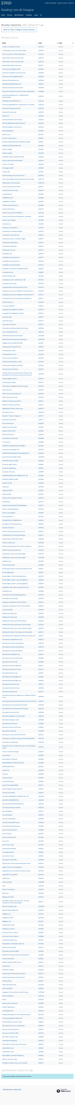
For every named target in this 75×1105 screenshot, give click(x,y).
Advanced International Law (10, 80)
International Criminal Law (10, 662)
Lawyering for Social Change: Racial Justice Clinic (16, 863)
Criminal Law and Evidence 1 (10, 358)
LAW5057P (41, 906)
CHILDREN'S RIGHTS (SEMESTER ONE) (13, 157)
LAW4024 (41, 565)
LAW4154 (41, 47)
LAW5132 (41, 636)
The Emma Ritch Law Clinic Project (12, 1022)
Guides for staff (62, 3)
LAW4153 (41, 1059)
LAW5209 (41, 910)
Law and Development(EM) (10, 785)
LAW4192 (41, 119)
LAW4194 (41, 397)
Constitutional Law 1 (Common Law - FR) (13, 280)
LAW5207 (41, 632)
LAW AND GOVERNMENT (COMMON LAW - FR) (15, 796)
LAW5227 (41, 1018)
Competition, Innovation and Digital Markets (15, 268)
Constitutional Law (7, 272)
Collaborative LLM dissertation (11, 183)
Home (3, 15)
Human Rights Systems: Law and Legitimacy (15, 580)
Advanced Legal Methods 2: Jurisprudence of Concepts (18, 104)
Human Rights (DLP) (8, 572)
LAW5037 (41, 654)
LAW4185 (41, 112)
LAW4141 (41, 295)
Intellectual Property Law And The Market (14, 621)
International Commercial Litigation (12, 651)
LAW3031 (41, 343)
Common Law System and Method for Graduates (16, 216)
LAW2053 (41, 431)
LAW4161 (41, 401)
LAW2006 (41, 723)
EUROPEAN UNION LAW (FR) (10, 479)
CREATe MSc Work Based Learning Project (14, 339)
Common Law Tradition (9, 220)
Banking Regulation (8, 131)
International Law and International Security (15, 708)
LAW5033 (41, 613)
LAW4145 (41, 587)
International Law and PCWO (10, 712)
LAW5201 (41, 1044)
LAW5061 (41, 959)
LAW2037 (41, 446)
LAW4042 (41, 893)
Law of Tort (5, 841)
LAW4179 (41, 576)
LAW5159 (41, 701)
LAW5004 (41, 76)
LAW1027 (41, 833)
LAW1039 (41, 925)
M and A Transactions (8, 889)
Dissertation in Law (7, 412)
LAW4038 (41, 860)
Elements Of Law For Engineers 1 (11, 416)
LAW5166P (41, 339)
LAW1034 (41, 280)
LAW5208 (41, 88)
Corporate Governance (9, 324)
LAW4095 (41, 1037)
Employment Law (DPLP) (9, 420)
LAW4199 (41, 878)
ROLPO (4, 999)
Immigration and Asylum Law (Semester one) (15, 587)
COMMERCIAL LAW (7, 198)
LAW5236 (41, 807)
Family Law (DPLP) (7, 490)
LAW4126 (41, 1011)
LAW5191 (41, 785)
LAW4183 (41, 561)
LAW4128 (41, 651)
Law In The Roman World (9, 830)
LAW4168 (41, 350)
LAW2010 (41, 793)
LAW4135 (41, 1063)
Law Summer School (8, 856)
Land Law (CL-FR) (7, 778)
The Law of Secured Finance (10, 1029)
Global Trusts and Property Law (11, 550)
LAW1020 (41, 742)
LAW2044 (41, 475)
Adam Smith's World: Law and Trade (12, 58)
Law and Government (8, 793)
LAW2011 (41, 966)
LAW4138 (41, 261)
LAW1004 (41, 487)
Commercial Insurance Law (10, 190)
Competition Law (7, 254)
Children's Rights (7, 149)
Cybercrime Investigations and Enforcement (15, 386)
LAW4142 (41, 393)
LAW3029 (41, 453)
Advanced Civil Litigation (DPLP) (11, 69)
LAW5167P (41, 336)
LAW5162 (41, 209)
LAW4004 (41, 205)
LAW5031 (41, 572)
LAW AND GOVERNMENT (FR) (10, 800)
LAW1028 (41, 213)
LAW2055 (41, 778)
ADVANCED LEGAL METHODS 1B (11, 101)
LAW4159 (41, 647)
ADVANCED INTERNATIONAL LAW (11, 84)
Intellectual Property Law (9, 613)
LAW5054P (41, 882)
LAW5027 (41, 531)
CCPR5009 (41, 992)
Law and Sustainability (9, 819)
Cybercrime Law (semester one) (11, 393)
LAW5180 (41, 61)
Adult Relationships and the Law (11, 65)
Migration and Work (8, 897)
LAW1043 (41, 845)
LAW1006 (41, 985)
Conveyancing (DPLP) (8, 306)
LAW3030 (41, 955)
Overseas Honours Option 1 (10, 932)
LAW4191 (41, 65)
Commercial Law (7, 194)
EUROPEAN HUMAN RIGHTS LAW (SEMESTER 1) (15, 453)
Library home (17, 1089)
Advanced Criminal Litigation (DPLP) (12, 76)
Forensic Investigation (8, 513)
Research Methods (7, 996)
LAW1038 (41, 918)
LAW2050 (41, 970)
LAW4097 (41, 513)
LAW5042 (41, 131)
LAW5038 (41, 73)
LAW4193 (41, 386)
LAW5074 (41, 379)
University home (8, 1089)
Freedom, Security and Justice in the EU (13, 531)
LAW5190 (41, 886)
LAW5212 (41, 684)
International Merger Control (10, 720)
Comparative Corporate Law (10, 235)
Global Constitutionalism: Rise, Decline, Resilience (16, 546)
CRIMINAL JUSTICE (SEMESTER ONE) (12, 343)
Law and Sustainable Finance (11, 822)
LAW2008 (41, 759)
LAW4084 (41, 830)
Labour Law (5, 770)
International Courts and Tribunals (12, 658)
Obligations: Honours (8, 929)
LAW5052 (41, 848)
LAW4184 (41, 712)
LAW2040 (41, 198)
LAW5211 (41, 691)
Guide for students (51, 3)
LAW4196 (41, 624)
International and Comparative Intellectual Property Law (18, 636)
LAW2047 (41, 766)
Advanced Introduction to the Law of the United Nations (18, 91)
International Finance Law (9, 673)
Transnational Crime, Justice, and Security (14, 1044)
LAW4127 (41, 669)
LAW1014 (41, 516)
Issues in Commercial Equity (10, 752)
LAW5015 (41, 324)
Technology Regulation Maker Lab (12, 1018)
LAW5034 (41, 621)
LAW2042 (41, 145)
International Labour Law (9, 691)
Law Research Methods (9, 848)
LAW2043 (41, 201)
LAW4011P (41, 412)
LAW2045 (41, 479)
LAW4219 (41, 863)
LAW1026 (41, 365)
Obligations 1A (6, 914)
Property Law (6, 966)
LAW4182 (41, 1055)
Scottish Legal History (8, 1007)
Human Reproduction (8, 565)
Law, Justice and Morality (9, 860)
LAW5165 (41, 595)
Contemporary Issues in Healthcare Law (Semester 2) (18, 295)
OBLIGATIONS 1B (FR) (8, 925)
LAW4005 (41, 224)
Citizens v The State (8, 164)
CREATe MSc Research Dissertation (12, 336)
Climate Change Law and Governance (13, 175)
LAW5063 (41, 988)
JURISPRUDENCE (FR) (8, 766)
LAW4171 (41, 902)
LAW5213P (41, 183)
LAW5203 (41, 235)
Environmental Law (7, 423)
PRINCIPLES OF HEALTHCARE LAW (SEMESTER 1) (15, 955)
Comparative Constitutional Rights (12, 231)
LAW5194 (41, 643)
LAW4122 (41, 502)
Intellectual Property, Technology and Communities (17, 632)
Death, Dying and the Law (9, 397)
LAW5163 (41, 747)
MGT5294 (41, 1014)
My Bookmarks (18, 15)
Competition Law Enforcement (11, 265)
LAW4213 (41, 569)
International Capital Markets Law (12, 639)
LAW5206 (41, 598)
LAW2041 (41, 142)
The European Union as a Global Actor (13, 1026)
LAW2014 (41, 160)
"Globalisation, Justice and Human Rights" (14, 50)
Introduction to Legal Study (10, 742)
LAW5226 (41, 127)
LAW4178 (41, 528)
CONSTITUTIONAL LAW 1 (9, 276)
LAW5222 (41, 190)
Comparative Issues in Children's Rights (14, 239)
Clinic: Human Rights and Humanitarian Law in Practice (18, 179)
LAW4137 (41, 257)
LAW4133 (41, 246)
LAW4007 (41, 272)
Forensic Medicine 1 (8, 516)
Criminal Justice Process (9, 354)
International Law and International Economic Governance (19, 701)
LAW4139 (41, 227)
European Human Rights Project (11, 457)
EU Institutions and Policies (10, 438)
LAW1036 (41, 362)
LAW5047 (41, 727)
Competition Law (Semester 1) (11, 257)
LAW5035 (41, 677)
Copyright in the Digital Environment (12, 309)
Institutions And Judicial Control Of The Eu (14, 602)
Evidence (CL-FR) (7, 483)
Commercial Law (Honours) (10, 205)
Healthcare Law (6, 561)
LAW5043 (41, 680)
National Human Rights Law (10, 910)
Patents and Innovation (9, 947)
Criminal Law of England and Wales (12, 365)
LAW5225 (41, 408)
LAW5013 (41, 313)
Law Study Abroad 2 (8, 852)
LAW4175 (41, 250)
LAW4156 (41, 116)
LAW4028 (41, 617)
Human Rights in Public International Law (14, 576)
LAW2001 (41, 138)
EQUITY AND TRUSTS (8, 434)
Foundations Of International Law (12, 524)
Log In (36, 15)
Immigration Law (7, 591)
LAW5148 (41, 996)
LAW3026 (41, 149)
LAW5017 (41, 317)
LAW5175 (41, 811)
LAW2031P (41, 80)
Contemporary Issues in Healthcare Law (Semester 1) (18, 291)
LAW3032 (41, 347)
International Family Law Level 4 (11, 669)
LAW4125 (41, 977)
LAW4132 (41, 735)
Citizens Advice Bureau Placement (12, 160)
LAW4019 (41, 1007)
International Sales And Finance (11, 727)
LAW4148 (41, 374)
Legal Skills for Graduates (9, 874)
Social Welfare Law (7, 1011)
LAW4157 (41, 405)
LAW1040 (41, 216)
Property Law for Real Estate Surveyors (13, 973)
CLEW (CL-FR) (6, 172)
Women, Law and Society (9, 1059)
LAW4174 (41, 287)
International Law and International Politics (14, 705)
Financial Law (6, 502)
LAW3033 (41, 606)
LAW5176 (41, 179)
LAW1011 (41, 416)
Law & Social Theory (8, 781)
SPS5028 (40, 944)
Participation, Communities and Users (13, 944)
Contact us (70, 3)
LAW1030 (41, 220)
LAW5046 (41, 720)
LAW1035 (41, 283)
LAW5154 (41, 1033)
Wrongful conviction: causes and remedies (14, 1063)
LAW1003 (41, 358)
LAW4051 (41, 1048)
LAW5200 (41, 705)
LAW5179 (41, 58)
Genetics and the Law (8, 543)
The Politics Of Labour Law (10, 1037)
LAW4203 (41, 1022)
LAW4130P (41, 557)
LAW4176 (41, 332)
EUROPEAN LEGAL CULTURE (10, 461)
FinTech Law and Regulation (10, 509)
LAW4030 (41, 696)
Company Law (6, 224)
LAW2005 (41, 472)
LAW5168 (41, 328)
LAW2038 (41, 774)
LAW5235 (41, 546)
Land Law (5, 774)
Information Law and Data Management (14, 595)
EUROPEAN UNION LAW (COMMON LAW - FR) (15, 475)
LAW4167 (41, 239)
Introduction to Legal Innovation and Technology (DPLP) (18, 738)
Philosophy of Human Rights (10, 951)
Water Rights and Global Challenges (13, 1055)
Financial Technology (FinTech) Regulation (14, 505)
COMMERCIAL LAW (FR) (8, 201)
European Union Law (8, 472)
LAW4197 (41, 628)
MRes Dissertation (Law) (9, 906)
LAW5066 (41, 658)
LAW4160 (41, 752)
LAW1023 (41, 276)
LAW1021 (41, 914)
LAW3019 (41, 602)
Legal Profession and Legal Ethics (12, 867)
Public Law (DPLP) (7, 988)
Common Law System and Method (12, 213)
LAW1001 (41, 134)
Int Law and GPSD (7, 610)
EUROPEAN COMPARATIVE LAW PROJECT (13, 446)
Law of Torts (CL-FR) (8, 845)
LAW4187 (41, 789)
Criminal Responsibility (9, 382)
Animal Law (5, 116)
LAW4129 (41, 231)
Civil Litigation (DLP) (7, 168)
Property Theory (7, 981)
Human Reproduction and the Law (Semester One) (17, 569)
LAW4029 (41, 662)
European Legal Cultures (9, 464)
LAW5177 (41, 420)
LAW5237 (41, 535)
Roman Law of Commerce (9, 1003)
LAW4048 (41, 936)
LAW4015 (41, 468)
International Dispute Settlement (11, 665)
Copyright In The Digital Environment (13, 313)
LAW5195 (41, 265)
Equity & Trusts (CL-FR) (8, 431)
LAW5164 (41, 309)
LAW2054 (41, 483)
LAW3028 (41, 157)
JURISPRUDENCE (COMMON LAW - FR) (13, 763)
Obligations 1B (6, 921)
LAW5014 (41, 639)
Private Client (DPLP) (8, 959)
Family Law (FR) (6, 494)
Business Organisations (9, 138)
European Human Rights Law (10, 449)
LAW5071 (41, 186)
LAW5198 (41, 498)
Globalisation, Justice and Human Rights (14, 554)
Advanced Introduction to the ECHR (12, 88)
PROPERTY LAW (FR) (8, 970)
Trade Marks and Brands (9, 1040)
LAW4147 (41, 108)
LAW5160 (41, 1040)
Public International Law (9, 985)
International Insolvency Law (10, 684)
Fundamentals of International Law (12, 539)
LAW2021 (41, 852)
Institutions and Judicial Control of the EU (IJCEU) (16, 606)
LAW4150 (41, 583)
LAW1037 (41, 494)
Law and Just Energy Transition (11, 807)
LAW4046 (41, 929)
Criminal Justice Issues (8, 350)
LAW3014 (41, 962)
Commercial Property (8, 209)
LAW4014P (41, 457)
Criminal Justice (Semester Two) (11, 347)
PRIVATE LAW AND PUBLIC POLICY (11, 962)
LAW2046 (41, 763)
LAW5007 (41, 168)
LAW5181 (41, 505)
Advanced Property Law (9, 112)
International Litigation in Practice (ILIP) (13, 716)
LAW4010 (41, 369)
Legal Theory (6, 878)
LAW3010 (41, 856)
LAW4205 (41, 951)
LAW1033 (41, 874)
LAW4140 (41, 291)
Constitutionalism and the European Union (14, 287)
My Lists (9, 15)
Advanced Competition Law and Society (13, 73)
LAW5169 (41, 889)
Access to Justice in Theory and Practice (13, 54)
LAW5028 (41, 539)
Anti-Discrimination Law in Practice (12, 119)
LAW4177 (41, 382)
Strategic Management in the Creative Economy (16, 1014)
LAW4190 (41, 826)
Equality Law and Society (9, 427)
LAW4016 (41, 254)
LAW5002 (41, 69)
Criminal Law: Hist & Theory (10, 369)
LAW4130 (41, 554)
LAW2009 (41, 770)
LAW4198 (41, 543)
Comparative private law (9, 246)
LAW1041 (41, 172)
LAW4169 (41, 354)
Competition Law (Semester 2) (11, 261)
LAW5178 (41, 738)
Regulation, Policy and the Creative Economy (15, 992)
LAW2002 (41, 194)
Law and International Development (12, 804)
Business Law (6, 134)
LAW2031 (41, 84)
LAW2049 (41, 800)
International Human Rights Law (11, 677)
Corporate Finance (7, 321)
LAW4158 (41, 550)
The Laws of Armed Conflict (10, 1033)
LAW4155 (41, 54)
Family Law (5, 487)
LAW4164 (41, 449)
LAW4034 (41, 781)
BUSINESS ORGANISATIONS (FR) (11, 145)
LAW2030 (41, 867)
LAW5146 (41, 104)
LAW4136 (41, 390)
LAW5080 (41, 442)
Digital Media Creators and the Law (12, 408)
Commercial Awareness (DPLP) (11, 186)
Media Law (5, 893)
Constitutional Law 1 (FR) (9, 283)
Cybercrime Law (7, 390)
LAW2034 (41, 461)
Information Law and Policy (10, 598)
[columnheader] (19, 43)
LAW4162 (41, 164)
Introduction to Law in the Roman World (13, 735)
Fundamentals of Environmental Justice (13, 535)
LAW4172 (41, 940)
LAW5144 (41, 96)
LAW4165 (41, 871)
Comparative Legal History (10, 242)
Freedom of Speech (8, 528)
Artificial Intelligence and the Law (11, 127)
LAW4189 (41, 50)
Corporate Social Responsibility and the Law (15, 328)
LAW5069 (41, 1052)
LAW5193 (41, 804)
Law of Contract (6, 833)
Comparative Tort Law (8, 250)
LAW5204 (41, 822)
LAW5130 (41, 708)
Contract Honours (7, 302)
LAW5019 (41, 1029)
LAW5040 (41, 731)
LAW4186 (41, 302)
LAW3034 (41, 123)
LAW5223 (41, 268)
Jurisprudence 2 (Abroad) (9, 759)
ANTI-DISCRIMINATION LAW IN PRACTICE (13, 123)
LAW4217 (41, 665)
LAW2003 (41, 423)
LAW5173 (41, 973)
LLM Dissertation (7, 882)
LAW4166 (41, 153)
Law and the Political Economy (11, 826)
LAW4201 (41, 981)
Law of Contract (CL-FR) (9, 837)
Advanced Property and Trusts (11, 108)
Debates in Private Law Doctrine (11, 401)
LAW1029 (41, 841)
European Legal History (9, 468)
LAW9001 (41, 464)
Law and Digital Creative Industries (12, 789)
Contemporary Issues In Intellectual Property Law (16, 298)
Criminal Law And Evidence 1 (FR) (11, 362)
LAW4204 (41, 580)
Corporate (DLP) (7, 317)
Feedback (29, 15)
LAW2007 (41, 755)
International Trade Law (9, 731)
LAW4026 (41, 591)
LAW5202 (41, 716)
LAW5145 (41, 101)
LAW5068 (41, 91)
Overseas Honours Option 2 (10, 936)
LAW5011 (41, 298)
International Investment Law (10, 688)
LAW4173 (41, 242)
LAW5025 (41, 490)
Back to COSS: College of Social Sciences (19, 29)
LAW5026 (41, 524)
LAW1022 (41, 921)
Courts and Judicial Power (9, 332)
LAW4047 (41, 932)
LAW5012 (41, 306)
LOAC (3, 886)
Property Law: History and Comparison (13, 977)
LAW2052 (41, 520)
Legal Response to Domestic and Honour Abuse (16, 871)
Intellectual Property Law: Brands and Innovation (16, 624)
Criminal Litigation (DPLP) (9, 379)
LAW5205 (41, 815)
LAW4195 (41, 427)
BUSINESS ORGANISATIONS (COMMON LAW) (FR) (16, 142)
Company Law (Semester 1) (10, 227)
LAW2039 (41, 434)
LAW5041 (41, 673)
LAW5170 (41, 947)
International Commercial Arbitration (13, 643)
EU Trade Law (6, 442)
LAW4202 (41, 1026)
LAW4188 (41, 438)
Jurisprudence (6, 755)
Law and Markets (7, 811)
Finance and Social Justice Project (12, 498)
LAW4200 (41, 1003)
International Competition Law (11, 654)
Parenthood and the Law (9, 940)
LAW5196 (41, 175)
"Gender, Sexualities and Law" (11, 47)
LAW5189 (41, 610)
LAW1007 (41, 999)
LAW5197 (41, 321)
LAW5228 (41, 509)
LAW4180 (41, 819)
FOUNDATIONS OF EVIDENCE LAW (11, 520)
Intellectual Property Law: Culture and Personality (16, 628)
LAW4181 (41, 897)
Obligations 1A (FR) (7, 918)
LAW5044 (41, 688)
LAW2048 (41, 796)
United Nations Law (8, 1048)
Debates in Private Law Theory (11, 405)
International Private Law (9, 723)
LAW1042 (41, 837)
